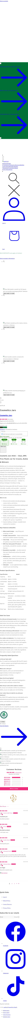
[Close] (0, 748)
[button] (4, 419)
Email (16, 917)
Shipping (2, 429)
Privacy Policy (6, 908)
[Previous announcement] (0, 63)
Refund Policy (6, 900)
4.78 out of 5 (18, 772)
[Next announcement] (0, 138)
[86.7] (13, 798)
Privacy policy (6, 1012)
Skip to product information (7, 258)
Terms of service (6, 1014)
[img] (3, 810)
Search (5, 897)
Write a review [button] (14, 788)
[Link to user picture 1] (3, 875)
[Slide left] (0, 398)
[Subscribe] (18, 917)
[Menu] (3, 157)
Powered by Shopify (12, 1007)
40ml (12, 434)
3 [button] (14, 883)
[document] (14, 757)
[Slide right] (0, 402)
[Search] (14, 183)
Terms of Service (7, 904)
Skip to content (4, 1)
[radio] (4, 443)
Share (3, 721)
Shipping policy (6, 1016)
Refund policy (6, 1010)
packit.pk (6, 1007)
